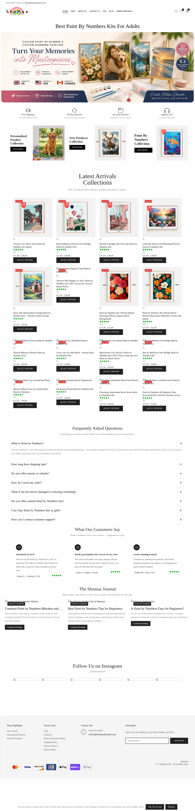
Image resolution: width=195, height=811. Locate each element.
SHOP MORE (18, 149)
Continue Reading (14, 627)
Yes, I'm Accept (154, 807)
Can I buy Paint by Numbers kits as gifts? (36, 510)
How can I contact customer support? (33, 519)
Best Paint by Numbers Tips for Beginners (32, 608)
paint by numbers (16, 604)
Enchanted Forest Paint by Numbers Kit (74, 389)
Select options (25, 260)
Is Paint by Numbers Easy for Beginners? (94, 608)
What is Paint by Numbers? (27, 443)
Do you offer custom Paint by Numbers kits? (37, 501)
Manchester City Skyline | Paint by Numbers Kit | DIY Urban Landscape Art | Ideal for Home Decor (118, 355)
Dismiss (171, 807)
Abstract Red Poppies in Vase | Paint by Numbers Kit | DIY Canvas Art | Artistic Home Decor (74, 283)
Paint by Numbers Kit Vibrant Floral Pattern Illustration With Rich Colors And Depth (162, 316)
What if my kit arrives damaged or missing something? (43, 491)
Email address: (147, 741)
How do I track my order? (26, 482)
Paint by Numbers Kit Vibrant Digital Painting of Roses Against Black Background (116, 316)
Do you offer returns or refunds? (30, 473)
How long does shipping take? (29, 464)
